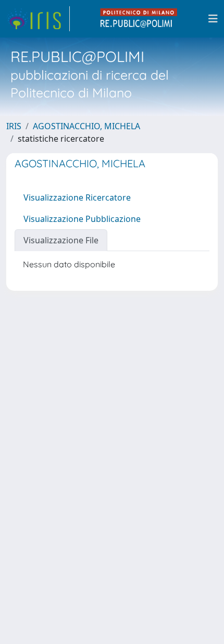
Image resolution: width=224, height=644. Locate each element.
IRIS (13, 126)
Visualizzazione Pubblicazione (82, 219)
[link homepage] (38, 18)
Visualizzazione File (60, 240)
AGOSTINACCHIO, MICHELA (86, 126)
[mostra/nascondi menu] (213, 19)
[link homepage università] (139, 18)
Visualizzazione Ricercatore (77, 197)
